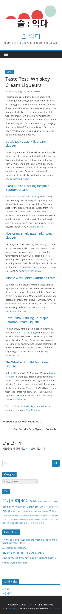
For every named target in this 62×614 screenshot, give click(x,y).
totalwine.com (36, 226)
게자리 (48, 507)
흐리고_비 (36, 523)
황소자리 (29, 523)
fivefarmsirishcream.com (30, 270)
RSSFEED (10, 72)
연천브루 (51, 515)
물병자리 (11, 515)
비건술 (17, 515)
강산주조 (42, 507)
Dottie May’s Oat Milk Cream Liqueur (25, 143)
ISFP (28, 506)
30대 (15, 500)
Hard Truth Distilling (25, 332)
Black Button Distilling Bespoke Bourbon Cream (27, 188)
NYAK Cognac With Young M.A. (23, 421)
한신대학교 (10, 523)
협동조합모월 (20, 523)
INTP (20, 507)
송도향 (23, 515)
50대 (33, 501)
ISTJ (32, 507)
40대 (25, 500)
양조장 (37, 515)
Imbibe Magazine (32, 410)
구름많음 (27, 511)
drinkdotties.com (21, 178)
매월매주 (6, 593)
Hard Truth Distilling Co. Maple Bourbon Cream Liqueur (26, 320)
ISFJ (23, 507)
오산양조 (9, 519)
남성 (39, 511)
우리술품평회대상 (20, 519)
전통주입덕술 (40, 519)
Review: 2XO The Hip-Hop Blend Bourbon (23, 552)
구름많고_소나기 (17, 511)
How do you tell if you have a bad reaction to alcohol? (29, 557)
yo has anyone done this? (15, 562)
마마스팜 (45, 511)
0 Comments (35, 91)
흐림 (42, 523)
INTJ (16, 507)
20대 (6, 500)
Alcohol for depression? (14, 547)
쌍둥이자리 (30, 515)
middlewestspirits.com (15, 311)
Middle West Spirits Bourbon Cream (30, 278)
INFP (12, 507)
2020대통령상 (53, 501)
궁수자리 (34, 511)
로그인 (29, 448)
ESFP (4, 507)
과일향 (6, 511)
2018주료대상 (42, 501)
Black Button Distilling (28, 196)
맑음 (51, 511)
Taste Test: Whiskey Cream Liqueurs (33, 406)
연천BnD (44, 515)
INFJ (8, 507)
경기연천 (54, 507)
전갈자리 (30, 519)
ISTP (36, 507)
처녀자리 (48, 519)
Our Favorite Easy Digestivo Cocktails (34, 429)
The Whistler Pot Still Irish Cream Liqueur (28, 364)
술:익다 (31, 36)
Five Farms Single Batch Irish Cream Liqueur (30, 235)
